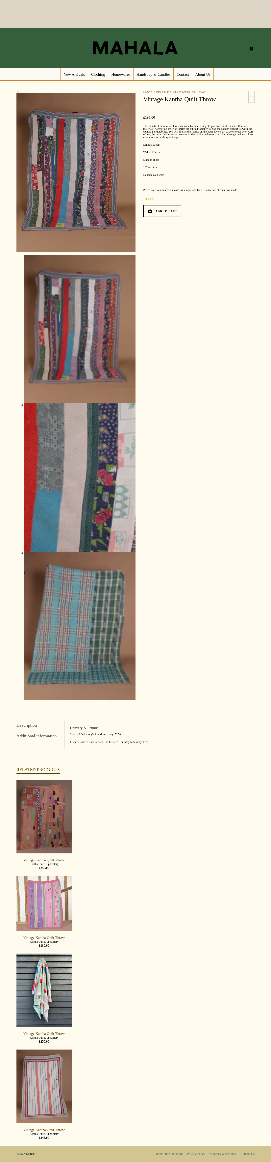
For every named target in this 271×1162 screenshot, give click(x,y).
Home (146, 92)
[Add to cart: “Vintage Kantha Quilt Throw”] (25, 844)
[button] (18, 91)
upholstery (53, 864)
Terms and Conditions (169, 1153)
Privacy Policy (196, 1153)
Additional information (36, 735)
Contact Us (247, 1153)
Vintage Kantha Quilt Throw (44, 860)
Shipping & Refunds (223, 1153)
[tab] (40, 725)
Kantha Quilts (161, 92)
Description (26, 725)
